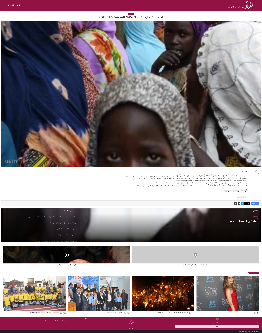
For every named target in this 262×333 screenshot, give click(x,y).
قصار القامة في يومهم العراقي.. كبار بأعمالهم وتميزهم (118, 312)
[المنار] (240, 5)
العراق (244, 197)
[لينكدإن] (242, 203)
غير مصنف (131, 14)
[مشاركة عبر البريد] (239, 203)
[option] (131, 225)
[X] (131, 328)
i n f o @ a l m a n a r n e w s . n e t (81, 323)
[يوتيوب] (129, 328)
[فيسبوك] (132, 328)
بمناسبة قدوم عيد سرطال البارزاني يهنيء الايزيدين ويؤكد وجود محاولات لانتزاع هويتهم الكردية (174, 312)
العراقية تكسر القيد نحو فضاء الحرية (237, 221)
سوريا (238, 197)
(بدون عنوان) (256, 312)
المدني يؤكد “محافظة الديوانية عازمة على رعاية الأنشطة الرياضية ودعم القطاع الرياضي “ (47, 312)
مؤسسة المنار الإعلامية (245, 331)
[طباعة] (235, 203)
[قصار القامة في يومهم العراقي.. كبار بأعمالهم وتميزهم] (99, 293)
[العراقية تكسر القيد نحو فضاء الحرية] (131, 225)
